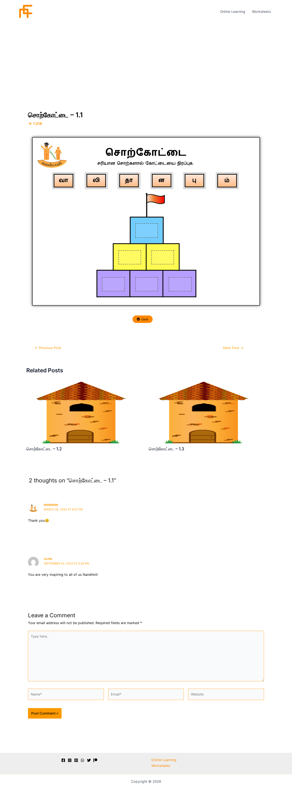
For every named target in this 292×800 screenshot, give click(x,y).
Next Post (233, 347)
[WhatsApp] (82, 760)
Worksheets (261, 11)
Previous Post (48, 347)
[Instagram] (70, 760)
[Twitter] (89, 760)
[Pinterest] (76, 760)
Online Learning (232, 11)
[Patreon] (95, 760)
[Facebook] (63, 760)
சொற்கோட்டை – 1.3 (166, 448)
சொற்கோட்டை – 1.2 (44, 448)
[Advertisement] (146, 55)
